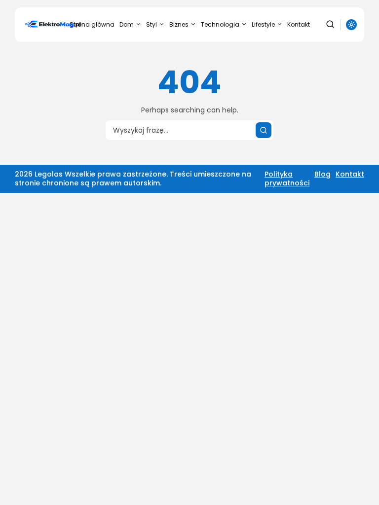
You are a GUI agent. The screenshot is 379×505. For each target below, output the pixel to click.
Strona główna (92, 24)
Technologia (220, 24)
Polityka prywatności (287, 178)
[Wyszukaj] (263, 130)
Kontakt (298, 24)
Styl (151, 24)
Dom (126, 24)
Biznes (179, 24)
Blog (322, 174)
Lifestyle (263, 24)
